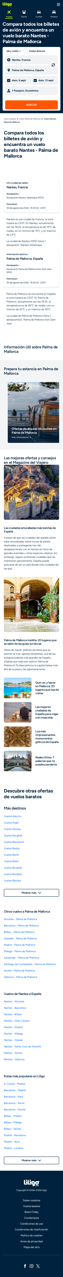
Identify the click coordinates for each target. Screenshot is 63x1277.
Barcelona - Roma (14, 1103)
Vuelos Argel (11, 822)
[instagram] (31, 1265)
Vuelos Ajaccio (12, 816)
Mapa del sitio (32, 1247)
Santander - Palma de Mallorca (21, 957)
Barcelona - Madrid (15, 1090)
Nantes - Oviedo (13, 1040)
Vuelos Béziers (12, 880)
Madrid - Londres (13, 1148)
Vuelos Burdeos (13, 874)
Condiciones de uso (31, 1223)
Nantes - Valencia (14, 1059)
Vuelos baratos (31, 1206)
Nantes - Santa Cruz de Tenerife (22, 1046)
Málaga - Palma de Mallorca (20, 951)
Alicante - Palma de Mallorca (20, 919)
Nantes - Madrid (13, 1027)
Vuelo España (10, 119)
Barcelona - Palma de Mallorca (21, 925)
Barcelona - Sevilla (14, 1109)
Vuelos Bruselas (13, 867)
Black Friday (31, 1211)
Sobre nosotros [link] (31, 1200)
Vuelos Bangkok (13, 835)
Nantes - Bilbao (13, 1014)
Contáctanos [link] (31, 1217)
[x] (38, 1265)
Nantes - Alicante (14, 1001)
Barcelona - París (13, 1096)
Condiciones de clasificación (31, 1229)
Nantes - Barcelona (15, 1007)
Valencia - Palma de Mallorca (20, 977)
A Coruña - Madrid (14, 1083)
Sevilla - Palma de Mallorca (19, 970)
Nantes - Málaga (13, 1033)
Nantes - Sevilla (13, 1052)
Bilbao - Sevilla (12, 1128)
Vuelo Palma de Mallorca (29, 119)
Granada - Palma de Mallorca (20, 938)
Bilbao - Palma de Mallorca (19, 932)
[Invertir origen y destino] (53, 65)
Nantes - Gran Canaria (16, 1020)
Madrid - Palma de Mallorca (19, 944)
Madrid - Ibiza (12, 1141)
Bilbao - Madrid (12, 1115)
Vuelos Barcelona (14, 841)
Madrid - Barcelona (15, 1135)
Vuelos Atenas (12, 829)
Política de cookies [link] (31, 1235)
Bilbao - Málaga (13, 1122)
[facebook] (25, 1265)
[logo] (7, 4)
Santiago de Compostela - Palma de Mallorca (30, 964)
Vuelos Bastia (11, 848)
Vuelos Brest (11, 861)
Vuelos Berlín (11, 854)
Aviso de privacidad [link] (31, 1241)
